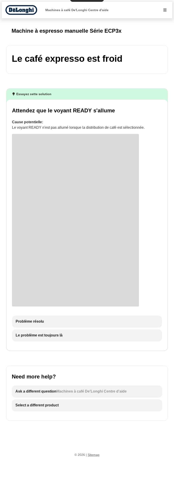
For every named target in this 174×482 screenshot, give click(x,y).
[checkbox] (87, 322)
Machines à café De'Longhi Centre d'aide (77, 10)
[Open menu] (165, 10)
